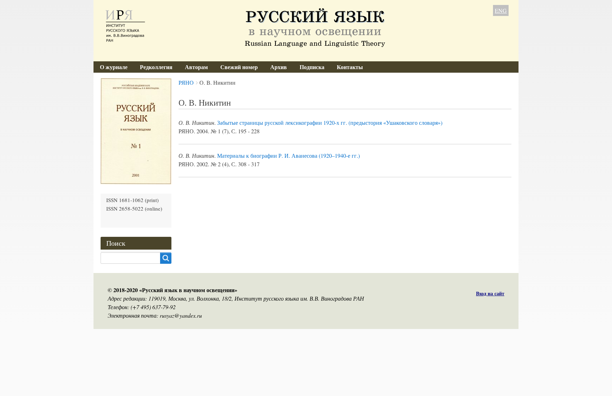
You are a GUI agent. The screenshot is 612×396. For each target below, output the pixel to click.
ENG (501, 10)
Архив (278, 67)
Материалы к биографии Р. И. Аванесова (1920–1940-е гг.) (288, 155)
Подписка (312, 67)
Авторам (196, 67)
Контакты (350, 67)
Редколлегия (156, 67)
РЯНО (186, 82)
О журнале (114, 67)
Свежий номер (239, 67)
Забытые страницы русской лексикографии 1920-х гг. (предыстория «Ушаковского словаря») (329, 122)
